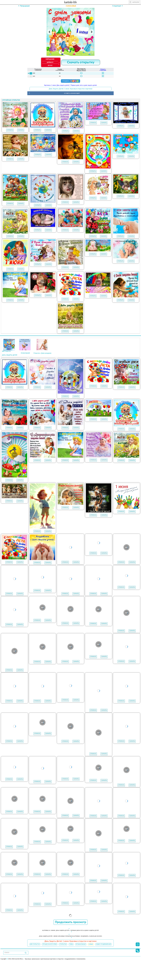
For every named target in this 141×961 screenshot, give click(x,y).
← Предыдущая (24, 6)
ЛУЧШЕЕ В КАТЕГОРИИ (49, 946)
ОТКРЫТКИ (62, 946)
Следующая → (117, 6)
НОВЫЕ (91, 946)
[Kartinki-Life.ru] (70, 2)
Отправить (66, 81)
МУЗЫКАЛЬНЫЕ (81, 946)
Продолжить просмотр (70, 923)
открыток (35, 946)
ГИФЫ (71, 946)
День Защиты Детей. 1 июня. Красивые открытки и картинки (70, 89)
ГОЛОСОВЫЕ (71, 6)
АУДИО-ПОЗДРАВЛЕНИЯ (103, 946)
